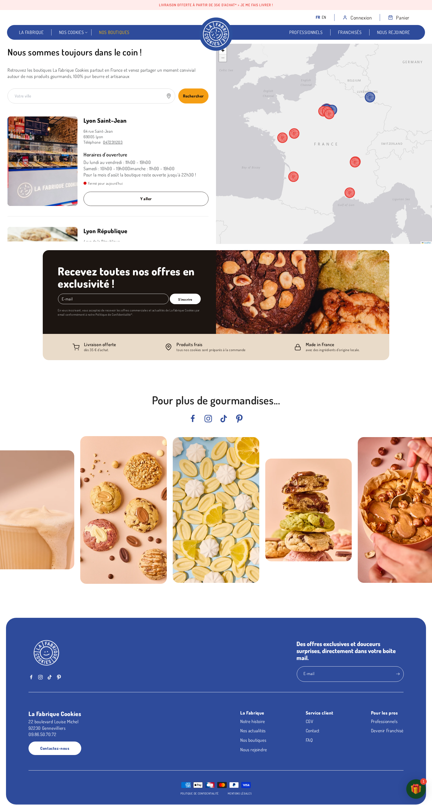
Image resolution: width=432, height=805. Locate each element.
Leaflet (427, 242)
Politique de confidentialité (199, 793)
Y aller (146, 198)
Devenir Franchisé (387, 730)
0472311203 (112, 142)
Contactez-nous (54, 748)
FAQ (309, 740)
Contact (313, 730)
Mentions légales (240, 793)
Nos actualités (253, 730)
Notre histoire (252, 721)
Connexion (361, 17)
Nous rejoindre (253, 749)
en (324, 17)
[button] (395, 17)
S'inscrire (185, 299)
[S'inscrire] (397, 674)
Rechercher (193, 95)
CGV (310, 721)
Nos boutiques (253, 740)
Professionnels (384, 721)
